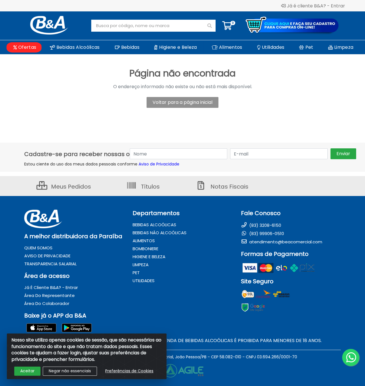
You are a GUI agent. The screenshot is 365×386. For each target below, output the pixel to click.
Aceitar (27, 371)
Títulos (149, 187)
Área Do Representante (49, 295)
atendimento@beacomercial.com (285, 242)
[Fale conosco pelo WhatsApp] (350, 357)
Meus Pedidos (70, 187)
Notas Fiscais (228, 187)
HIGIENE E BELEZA (149, 257)
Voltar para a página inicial (182, 102)
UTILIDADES (144, 281)
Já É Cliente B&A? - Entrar (51, 287)
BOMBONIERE (145, 249)
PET (136, 273)
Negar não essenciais (70, 371)
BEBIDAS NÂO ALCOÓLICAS (159, 233)
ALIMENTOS (144, 241)
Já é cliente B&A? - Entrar (316, 5)
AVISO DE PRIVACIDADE (47, 256)
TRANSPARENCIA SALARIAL (50, 264)
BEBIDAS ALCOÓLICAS (154, 225)
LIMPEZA (141, 265)
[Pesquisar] (210, 26)
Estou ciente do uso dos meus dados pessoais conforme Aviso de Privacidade (101, 164)
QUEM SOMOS (38, 248)
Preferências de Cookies (129, 371)
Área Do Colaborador (46, 303)
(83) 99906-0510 (266, 234)
